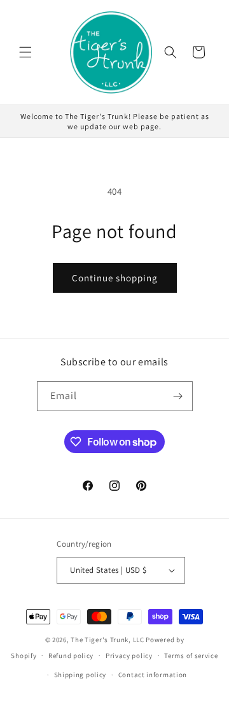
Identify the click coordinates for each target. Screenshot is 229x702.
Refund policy (71, 655)
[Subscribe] (178, 396)
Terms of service (191, 655)
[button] (25, 52)
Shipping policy (80, 674)
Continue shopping (115, 278)
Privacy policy (129, 655)
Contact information (152, 674)
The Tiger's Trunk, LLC (107, 639)
